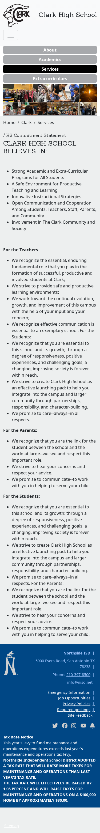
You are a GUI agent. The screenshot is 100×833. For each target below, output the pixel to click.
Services (50, 69)
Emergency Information (68, 692)
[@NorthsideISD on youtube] (83, 725)
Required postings (73, 709)
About (50, 50)
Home (9, 122)
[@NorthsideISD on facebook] (64, 725)
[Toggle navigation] (10, 35)
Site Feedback (80, 715)
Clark (26, 122)
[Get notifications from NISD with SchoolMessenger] (92, 725)
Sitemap (11, 825)
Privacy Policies (76, 703)
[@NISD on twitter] (55, 725)
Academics (50, 59)
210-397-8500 (78, 674)
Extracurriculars (50, 79)
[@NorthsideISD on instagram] (74, 725)
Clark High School (68, 14)
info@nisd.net (80, 682)
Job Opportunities (74, 697)
